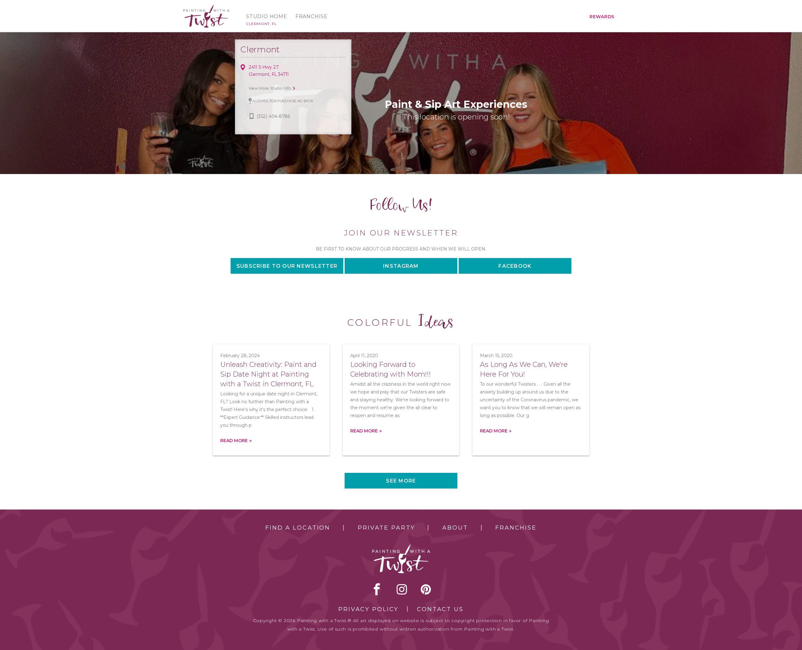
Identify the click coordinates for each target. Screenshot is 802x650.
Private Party (386, 527)
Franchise (311, 16)
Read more (234, 440)
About (455, 527)
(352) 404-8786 (273, 116)
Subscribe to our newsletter (287, 266)
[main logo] (206, 7)
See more (401, 481)
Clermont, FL (261, 23)
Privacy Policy (368, 609)
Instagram (401, 266)
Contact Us (440, 609)
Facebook (514, 266)
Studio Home (266, 16)
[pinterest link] (426, 589)
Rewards (602, 16)
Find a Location (297, 527)
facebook (377, 589)
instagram (402, 589)
